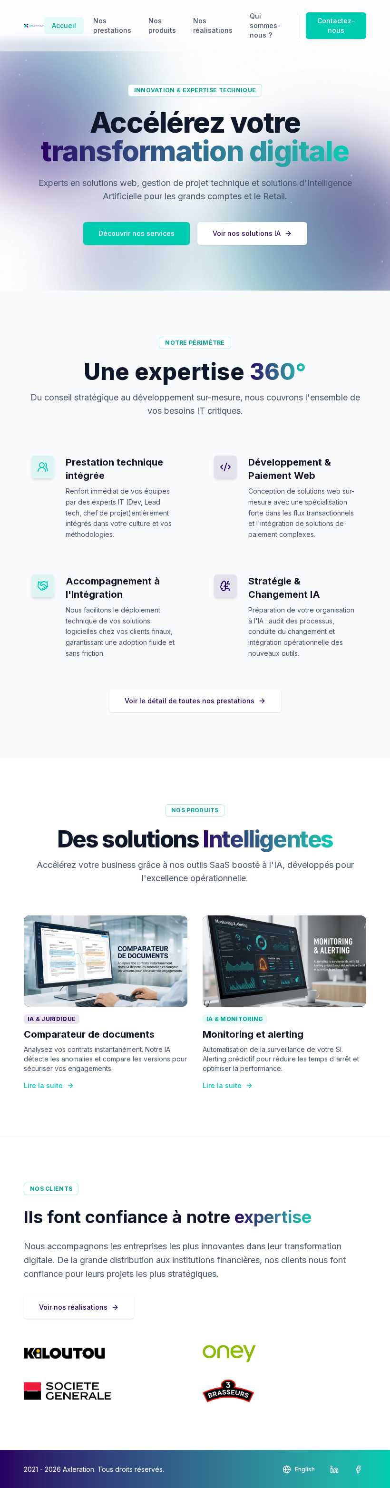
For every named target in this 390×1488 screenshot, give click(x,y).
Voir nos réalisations (73, 1307)
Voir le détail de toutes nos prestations (189, 701)
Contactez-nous (336, 25)
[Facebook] (358, 1469)
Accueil (64, 25)
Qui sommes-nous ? (265, 25)
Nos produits (162, 25)
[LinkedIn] (334, 1469)
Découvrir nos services (136, 233)
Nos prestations (112, 25)
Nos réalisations (213, 25)
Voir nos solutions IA (247, 233)
